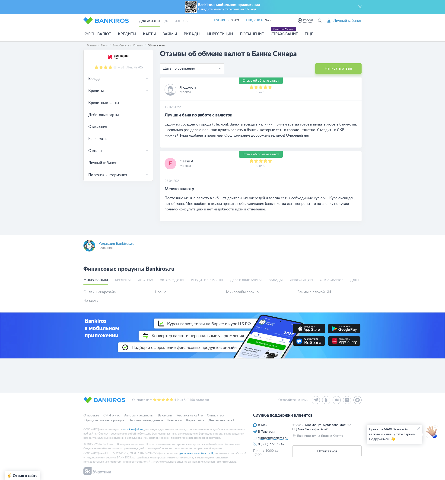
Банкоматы (98, 139)
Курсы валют (97, 34)
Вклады (192, 34)
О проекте (91, 415)
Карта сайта (195, 420)
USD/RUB (221, 20)
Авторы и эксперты (138, 415)
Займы (170, 34)
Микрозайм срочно (242, 292)
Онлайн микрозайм (99, 292)
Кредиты (127, 34)
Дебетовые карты (103, 115)
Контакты (174, 420)
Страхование (284, 34)
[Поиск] (320, 20)
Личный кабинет (102, 163)
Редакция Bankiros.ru (116, 243)
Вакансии (165, 415)
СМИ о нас (111, 415)
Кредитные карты (103, 103)
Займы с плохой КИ (314, 292)
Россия (308, 20)
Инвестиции (220, 34)
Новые (160, 292)
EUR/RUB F (254, 20)
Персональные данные (146, 420)
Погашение (252, 34)
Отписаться (216, 415)
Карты (149, 34)
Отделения (97, 127)
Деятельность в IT (222, 420)
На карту (91, 300)
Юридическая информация (103, 420)
